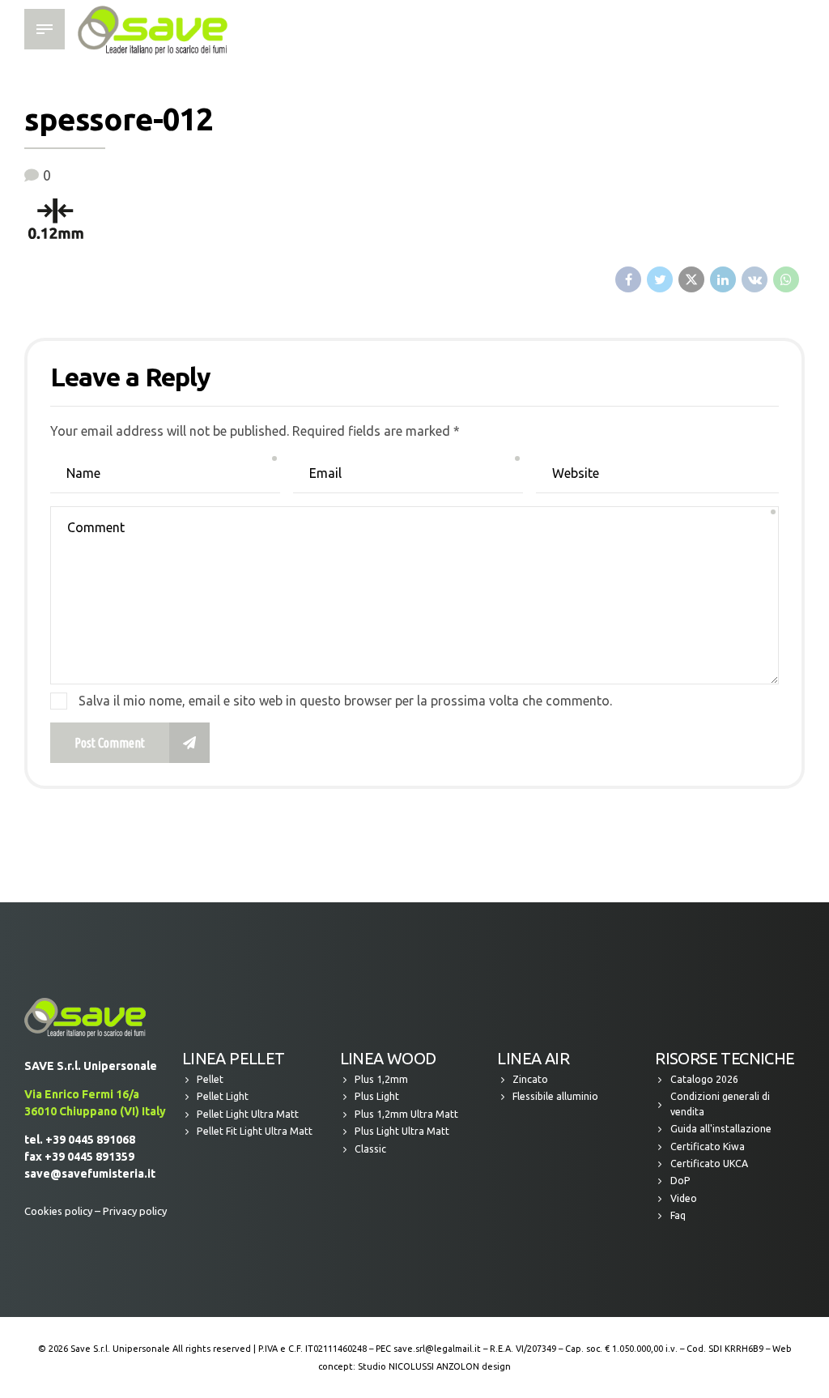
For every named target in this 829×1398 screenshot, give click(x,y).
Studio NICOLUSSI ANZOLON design (434, 1366)
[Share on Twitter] (660, 279)
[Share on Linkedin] (723, 279)
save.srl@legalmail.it (437, 1348)
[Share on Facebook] (628, 279)
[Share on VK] (754, 279)
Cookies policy (58, 1211)
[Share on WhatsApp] (786, 279)
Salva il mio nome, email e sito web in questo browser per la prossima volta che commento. (345, 700)
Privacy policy (135, 1211)
